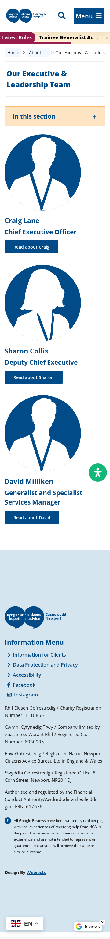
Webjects (36, 872)
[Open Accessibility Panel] (98, 472)
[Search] (62, 16)
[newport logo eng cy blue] (26, 11)
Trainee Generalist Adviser (72, 37)
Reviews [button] (91, 926)
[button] (55, 116)
